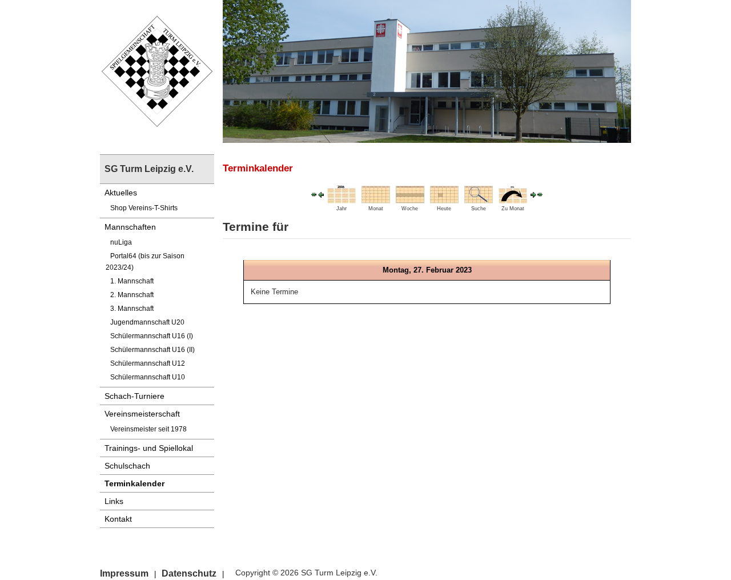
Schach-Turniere (134, 396)
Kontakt (118, 518)
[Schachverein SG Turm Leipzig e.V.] (157, 70)
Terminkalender (134, 483)
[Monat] (376, 194)
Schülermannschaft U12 (147, 363)
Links (114, 501)
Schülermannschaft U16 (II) (152, 349)
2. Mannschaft (132, 294)
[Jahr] (341, 194)
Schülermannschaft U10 (147, 377)
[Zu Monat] (513, 194)
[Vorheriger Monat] (314, 194)
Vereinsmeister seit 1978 (148, 429)
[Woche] (410, 194)
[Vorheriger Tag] (321, 194)
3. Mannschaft (132, 308)
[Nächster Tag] (533, 194)
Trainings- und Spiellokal (149, 448)
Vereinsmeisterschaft (142, 413)
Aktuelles (121, 192)
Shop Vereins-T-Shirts (144, 208)
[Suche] (478, 194)
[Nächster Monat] (540, 194)
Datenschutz (189, 573)
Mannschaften (130, 226)
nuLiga (121, 242)
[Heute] (444, 194)
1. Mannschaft (132, 281)
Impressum (124, 573)
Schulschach (127, 465)
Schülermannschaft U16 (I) (151, 336)
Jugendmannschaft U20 (147, 322)
